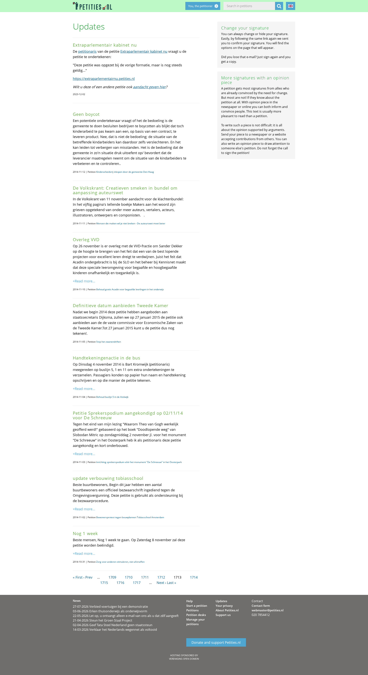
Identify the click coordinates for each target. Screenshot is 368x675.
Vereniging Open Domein (184, 658)
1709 (112, 577)
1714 (194, 577)
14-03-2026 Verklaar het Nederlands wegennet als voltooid (115, 629)
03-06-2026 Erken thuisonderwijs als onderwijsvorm (110, 611)
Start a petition (196, 606)
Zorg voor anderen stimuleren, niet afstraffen (120, 561)
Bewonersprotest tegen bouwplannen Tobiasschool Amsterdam (130, 517)
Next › (161, 582)
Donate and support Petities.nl (216, 642)
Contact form (261, 606)
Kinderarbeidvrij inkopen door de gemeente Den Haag (125, 171)
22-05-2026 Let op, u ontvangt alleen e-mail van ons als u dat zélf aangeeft (126, 616)
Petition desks (196, 615)
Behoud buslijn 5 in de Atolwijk (112, 397)
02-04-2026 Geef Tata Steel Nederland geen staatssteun (112, 625)
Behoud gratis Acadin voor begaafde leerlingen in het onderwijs (130, 289)
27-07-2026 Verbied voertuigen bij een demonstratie (110, 606)
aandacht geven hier (149, 87)
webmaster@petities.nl (267, 610)
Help (189, 601)
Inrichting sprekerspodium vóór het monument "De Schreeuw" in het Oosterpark (139, 462)
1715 (104, 582)
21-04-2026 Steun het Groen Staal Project (102, 620)
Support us (223, 615)
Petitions (192, 610)
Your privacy (224, 606)
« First (77, 577)
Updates (221, 601)
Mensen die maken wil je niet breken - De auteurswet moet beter (130, 223)
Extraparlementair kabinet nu (143, 51)
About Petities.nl (227, 610)
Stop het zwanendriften (108, 341)
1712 (161, 577)
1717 (136, 582)
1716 (120, 582)
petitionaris (87, 51)
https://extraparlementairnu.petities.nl (104, 78)
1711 (145, 577)
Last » (171, 582)
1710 (128, 577)
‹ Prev (87, 577)
